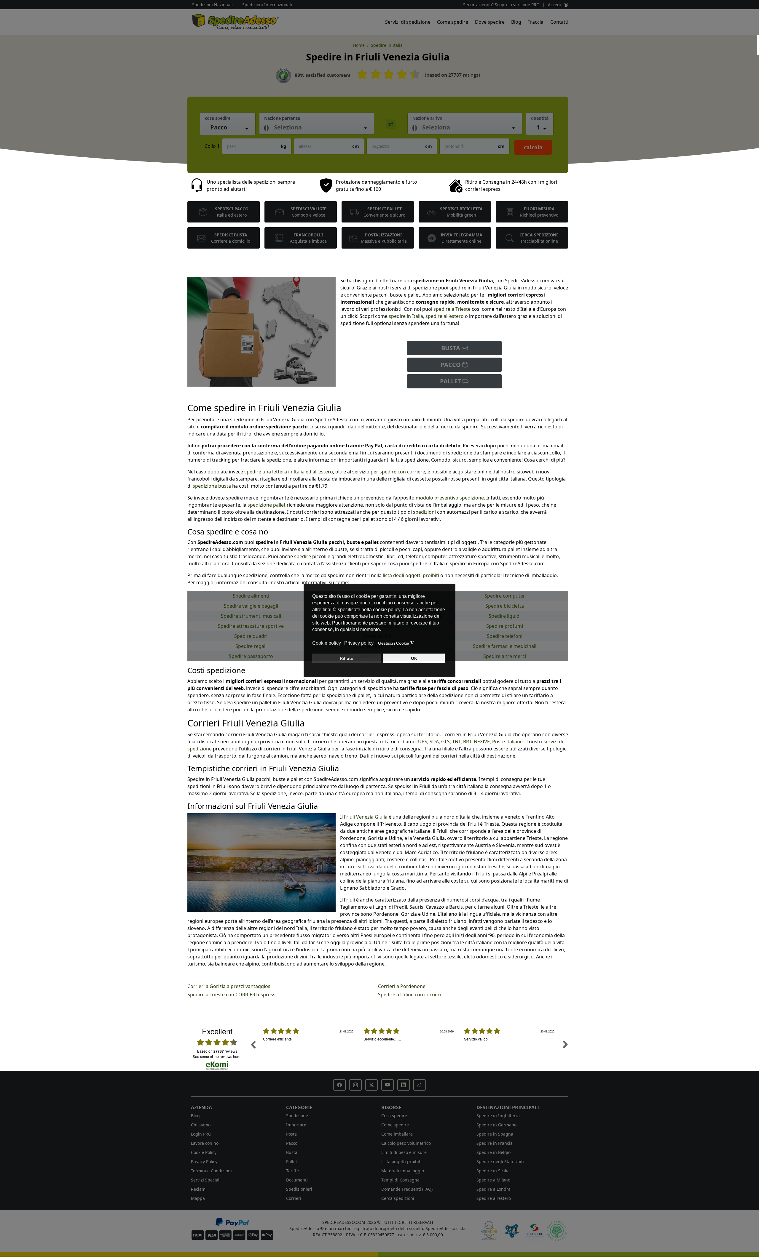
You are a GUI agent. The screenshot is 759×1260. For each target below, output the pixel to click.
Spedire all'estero (493, 1198)
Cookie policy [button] (326, 643)
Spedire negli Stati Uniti (500, 1161)
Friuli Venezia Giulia (366, 817)
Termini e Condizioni (211, 1170)
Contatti (559, 22)
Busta (291, 1152)
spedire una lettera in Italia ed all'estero (288, 471)
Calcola (533, 147)
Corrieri (293, 1198)
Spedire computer (504, 596)
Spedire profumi (504, 626)
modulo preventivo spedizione (450, 497)
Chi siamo (201, 1125)
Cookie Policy (203, 1152)
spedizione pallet (267, 505)
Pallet (291, 1161)
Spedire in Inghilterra (498, 1115)
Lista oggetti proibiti (401, 1161)
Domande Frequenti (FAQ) (407, 1189)
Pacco (291, 1143)
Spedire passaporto (251, 656)
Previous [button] (253, 1044)
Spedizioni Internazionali (267, 4)
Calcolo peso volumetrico (406, 1143)
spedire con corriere (402, 471)
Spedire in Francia (494, 1143)
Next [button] (565, 1044)
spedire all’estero (445, 316)
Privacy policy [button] (359, 643)
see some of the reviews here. (217, 1056)
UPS (422, 741)
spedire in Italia (405, 316)
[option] (309, 1049)
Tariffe (292, 1170)
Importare (296, 1125)
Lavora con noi (205, 1143)
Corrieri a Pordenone (401, 986)
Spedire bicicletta (504, 606)
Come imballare (397, 1134)
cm (355, 146)
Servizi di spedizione (407, 22)
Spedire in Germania (497, 1125)
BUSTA (451, 348)
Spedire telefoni (504, 636)
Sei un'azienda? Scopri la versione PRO (501, 4)
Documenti (297, 1180)
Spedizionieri (299, 1189)
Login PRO (201, 1134)
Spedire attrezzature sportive (251, 626)
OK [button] (414, 658)
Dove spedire (490, 22)
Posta (291, 1134)
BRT (467, 741)
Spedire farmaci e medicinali (504, 646)
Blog (516, 22)
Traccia (535, 22)
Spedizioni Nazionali (212, 4)
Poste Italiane (507, 741)
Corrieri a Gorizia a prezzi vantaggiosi (229, 986)
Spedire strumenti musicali (251, 616)
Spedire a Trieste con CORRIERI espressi (232, 994)
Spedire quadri (250, 636)
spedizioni (424, 512)
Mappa (198, 1198)
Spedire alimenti (251, 596)
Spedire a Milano (493, 1180)
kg (283, 146)
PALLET (451, 381)
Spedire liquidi (505, 616)
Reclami (199, 1189)
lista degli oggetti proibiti (411, 575)
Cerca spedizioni (397, 1198)
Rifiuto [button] (346, 658)
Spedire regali (251, 646)
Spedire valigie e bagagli (251, 606)
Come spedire (452, 22)
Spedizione (297, 1115)
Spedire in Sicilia (493, 1170)
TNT (456, 741)
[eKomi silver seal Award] (283, 76)
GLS (445, 741)
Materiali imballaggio (402, 1170)
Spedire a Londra (493, 1189)
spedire (303, 556)
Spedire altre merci (504, 656)
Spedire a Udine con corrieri (409, 994)
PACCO (451, 365)
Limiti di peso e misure (404, 1152)
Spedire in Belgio (493, 1152)
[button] (339, 1085)
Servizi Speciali (206, 1180)
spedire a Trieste (452, 309)
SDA (434, 741)
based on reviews (217, 1051)
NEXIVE (482, 741)
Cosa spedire (394, 1115)
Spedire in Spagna (494, 1134)
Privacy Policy (204, 1161)
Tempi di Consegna (400, 1180)
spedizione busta (212, 486)
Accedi (554, 4)
